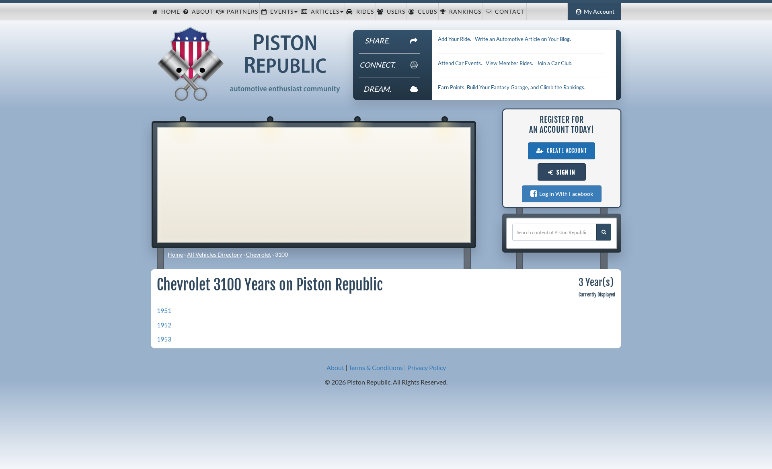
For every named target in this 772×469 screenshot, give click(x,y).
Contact (508, 11)
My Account (597, 11)
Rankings (463, 11)
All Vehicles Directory (214, 254)
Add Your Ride (454, 39)
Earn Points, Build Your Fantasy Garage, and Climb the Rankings (511, 87)
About (201, 11)
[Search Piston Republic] (603, 232)
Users (394, 11)
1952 (164, 325)
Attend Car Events (459, 63)
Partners (241, 11)
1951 (164, 310)
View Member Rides (509, 63)
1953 (164, 339)
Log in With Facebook (565, 193)
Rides (363, 11)
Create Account (565, 150)
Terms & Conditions (376, 367)
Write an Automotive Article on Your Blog (522, 39)
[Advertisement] (314, 184)
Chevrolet (258, 254)
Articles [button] (323, 11)
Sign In (564, 172)
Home (169, 11)
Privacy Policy (426, 367)
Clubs (426, 11)
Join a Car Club (554, 63)
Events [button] (280, 11)
